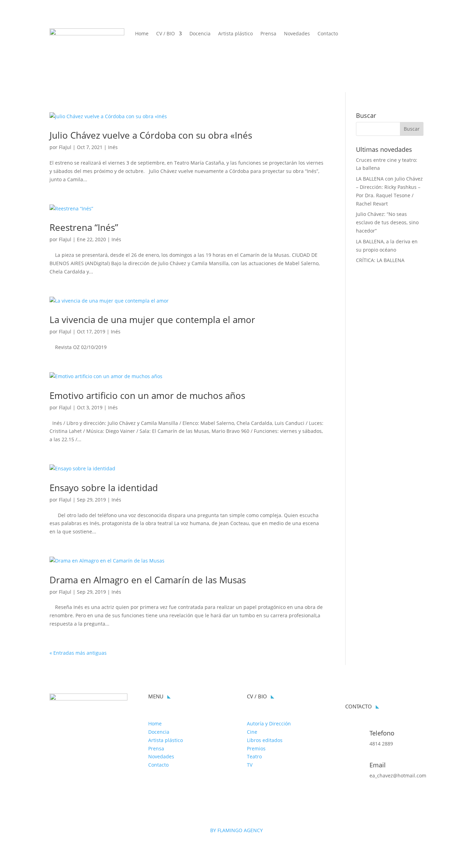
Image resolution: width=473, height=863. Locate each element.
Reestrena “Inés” (84, 227)
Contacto (328, 34)
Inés (113, 147)
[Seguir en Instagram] (417, 34)
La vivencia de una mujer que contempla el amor (152, 319)
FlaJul (65, 147)
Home (142, 34)
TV (249, 764)
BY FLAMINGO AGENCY (236, 830)
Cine (252, 732)
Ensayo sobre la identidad (104, 487)
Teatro (254, 756)
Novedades (297, 34)
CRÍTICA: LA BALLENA (380, 260)
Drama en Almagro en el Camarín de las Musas (148, 580)
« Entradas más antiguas (78, 653)
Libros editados (265, 740)
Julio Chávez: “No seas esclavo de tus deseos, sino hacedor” (387, 222)
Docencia (200, 34)
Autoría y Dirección (269, 723)
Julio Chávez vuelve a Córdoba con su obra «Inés (151, 135)
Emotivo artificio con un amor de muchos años (147, 395)
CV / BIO (165, 34)
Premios (256, 748)
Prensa (268, 34)
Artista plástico (235, 34)
